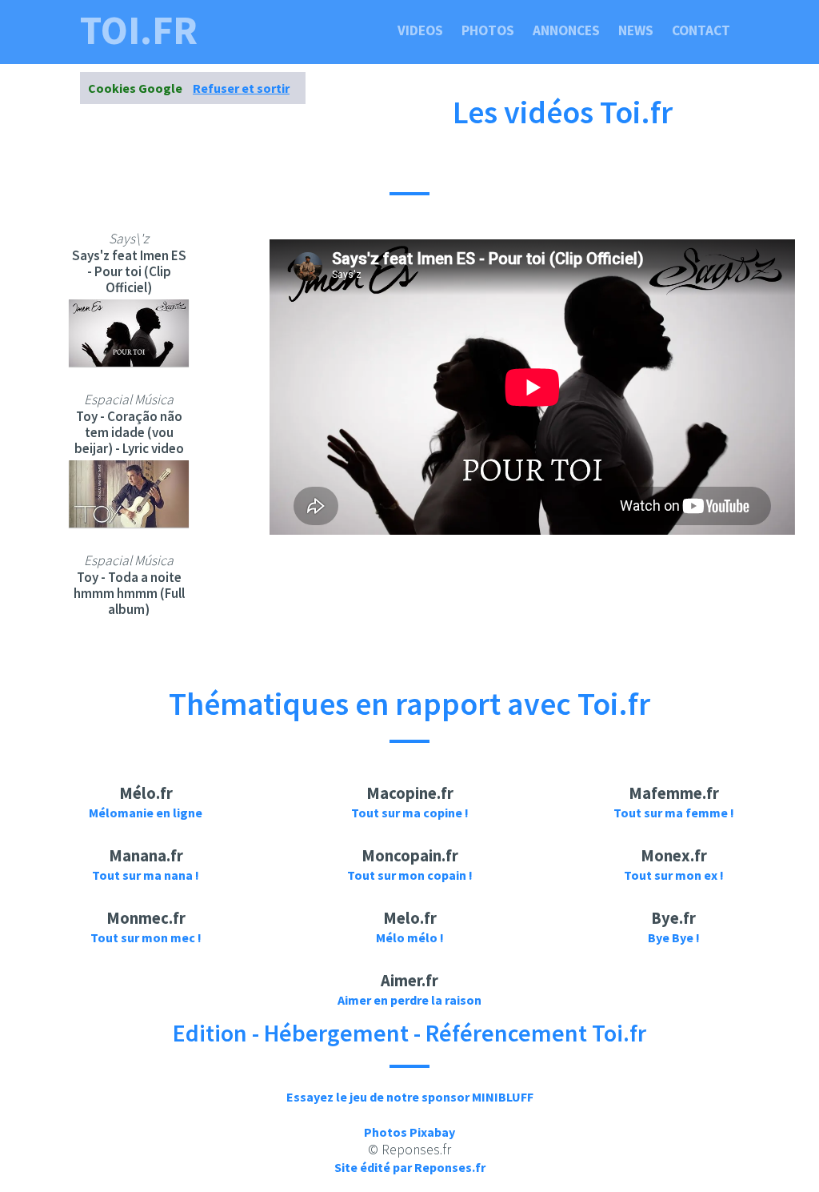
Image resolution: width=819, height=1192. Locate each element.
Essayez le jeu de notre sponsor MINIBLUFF (409, 1097)
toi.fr (139, 30)
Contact (701, 30)
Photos (487, 30)
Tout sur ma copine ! (410, 813)
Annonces (566, 30)
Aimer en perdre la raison (409, 1000)
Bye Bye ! (674, 937)
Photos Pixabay (409, 1132)
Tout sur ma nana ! (145, 875)
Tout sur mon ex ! (674, 875)
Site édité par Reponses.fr (409, 1167)
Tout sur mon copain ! (410, 875)
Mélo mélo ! (410, 937)
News (635, 30)
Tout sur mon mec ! (146, 937)
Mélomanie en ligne (145, 813)
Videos (420, 30)
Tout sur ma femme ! (673, 813)
